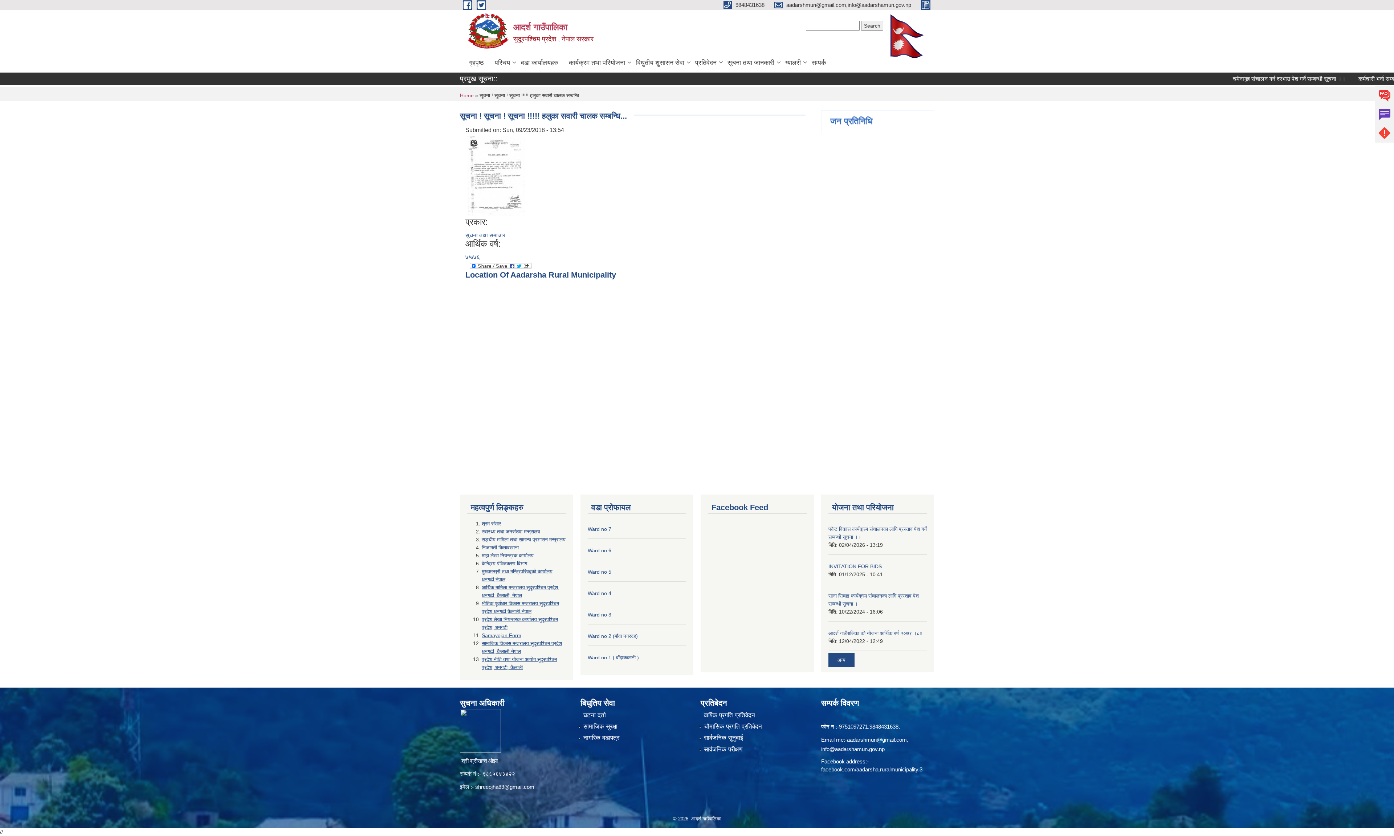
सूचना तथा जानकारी (750, 62)
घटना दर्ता (594, 715)
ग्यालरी (793, 62)
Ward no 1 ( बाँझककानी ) (613, 657)
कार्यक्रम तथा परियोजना (597, 62)
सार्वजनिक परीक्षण (723, 749)
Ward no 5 (599, 572)
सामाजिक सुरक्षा (600, 726)
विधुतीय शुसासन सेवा (660, 62)
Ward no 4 (599, 593)
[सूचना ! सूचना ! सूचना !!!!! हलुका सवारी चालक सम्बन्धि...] (496, 175)
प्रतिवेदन (706, 62)
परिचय (502, 62)
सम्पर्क (819, 62)
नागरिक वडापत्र (601, 737)
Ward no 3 (599, 615)
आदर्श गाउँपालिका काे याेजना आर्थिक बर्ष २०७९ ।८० (875, 633)
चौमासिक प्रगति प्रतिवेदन (733, 726)
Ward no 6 (599, 550)
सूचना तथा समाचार (485, 235)
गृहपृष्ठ (476, 62)
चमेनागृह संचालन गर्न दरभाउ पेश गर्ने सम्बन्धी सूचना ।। (1262, 79)
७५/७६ (472, 257)
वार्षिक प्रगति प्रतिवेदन (729, 715)
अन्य (841, 660)
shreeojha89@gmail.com (504, 787)
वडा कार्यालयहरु (539, 62)
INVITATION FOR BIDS (855, 566)
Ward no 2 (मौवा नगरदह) (613, 636)
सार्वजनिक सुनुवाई (723, 737)
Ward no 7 (599, 529)
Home (467, 95)
